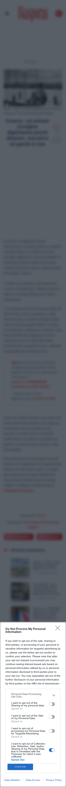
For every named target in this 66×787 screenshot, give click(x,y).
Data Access (33, 780)
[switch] (52, 704)
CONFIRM (20, 767)
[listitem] (33, 695)
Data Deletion (12, 780)
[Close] (58, 629)
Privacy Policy (54, 780)
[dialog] (33, 704)
